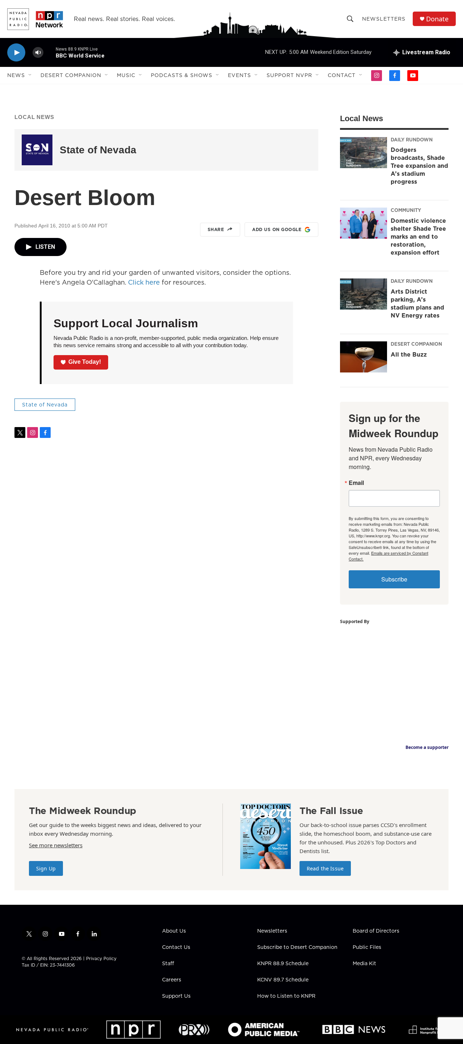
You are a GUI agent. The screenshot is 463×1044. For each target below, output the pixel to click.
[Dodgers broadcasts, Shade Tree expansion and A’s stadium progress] (363, 152)
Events (239, 75)
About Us (174, 931)
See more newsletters (55, 845)
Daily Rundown (412, 139)
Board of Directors (376, 931)
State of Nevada (98, 149)
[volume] (38, 52)
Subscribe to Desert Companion (297, 947)
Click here (144, 282)
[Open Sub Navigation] (30, 75)
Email (356, 483)
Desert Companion (71, 75)
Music (126, 75)
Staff (168, 964)
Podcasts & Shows (181, 75)
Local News (34, 117)
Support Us (176, 996)
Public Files (367, 947)
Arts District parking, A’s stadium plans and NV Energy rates (417, 303)
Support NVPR (289, 75)
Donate (437, 19)
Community (406, 210)
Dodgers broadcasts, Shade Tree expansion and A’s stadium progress (419, 166)
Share (216, 229)
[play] (16, 52)
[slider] (49, 52)
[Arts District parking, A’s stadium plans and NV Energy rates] (363, 294)
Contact (342, 75)
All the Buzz (409, 354)
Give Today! (84, 362)
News (16, 75)
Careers (171, 980)
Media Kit (364, 964)
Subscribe (394, 579)
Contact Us (176, 947)
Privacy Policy (101, 958)
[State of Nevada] (37, 150)
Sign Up (46, 868)
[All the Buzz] (363, 356)
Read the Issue (325, 868)
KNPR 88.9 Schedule (283, 964)
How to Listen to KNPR (286, 996)
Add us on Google (276, 229)
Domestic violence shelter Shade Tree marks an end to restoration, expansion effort (418, 236)
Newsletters (383, 18)
